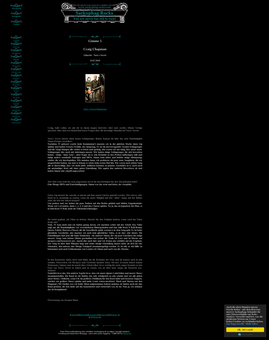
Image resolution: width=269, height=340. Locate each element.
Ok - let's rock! (245, 329)
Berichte (83, 315)
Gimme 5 (115, 315)
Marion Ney (127, 334)
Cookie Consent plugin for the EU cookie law (245, 334)
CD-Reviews (95, 317)
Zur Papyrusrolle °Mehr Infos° (242, 323)
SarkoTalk (104, 315)
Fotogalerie (93, 315)
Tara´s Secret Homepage (95, 109)
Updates (74, 315)
